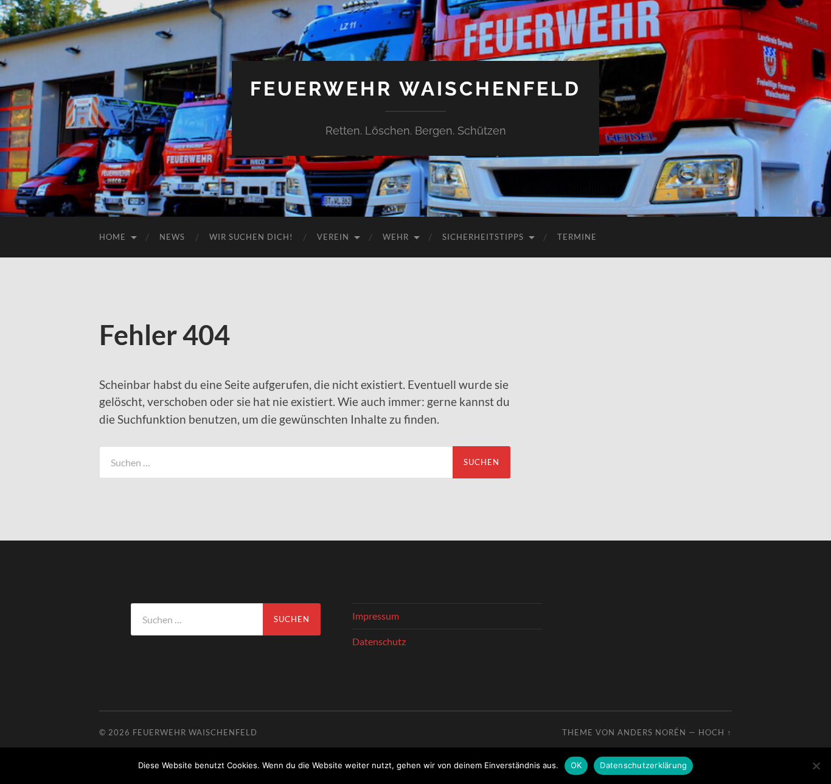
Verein (333, 237)
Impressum (375, 615)
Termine (577, 237)
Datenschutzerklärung (643, 765)
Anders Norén (651, 732)
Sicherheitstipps (483, 237)
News (172, 237)
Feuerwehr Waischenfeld (415, 88)
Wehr (396, 237)
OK (576, 765)
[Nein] (816, 766)
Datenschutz (379, 641)
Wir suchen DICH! (251, 237)
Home (112, 237)
